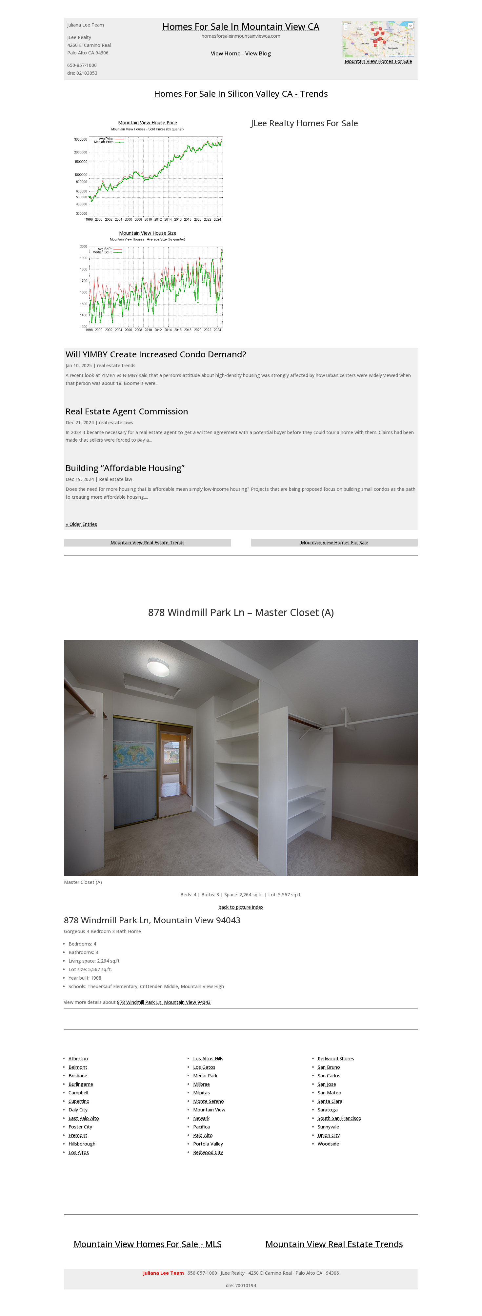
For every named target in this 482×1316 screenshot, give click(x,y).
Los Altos (79, 1152)
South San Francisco (339, 1118)
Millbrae (201, 1084)
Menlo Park (205, 1075)
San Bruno (329, 1067)
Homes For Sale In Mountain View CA (240, 26)
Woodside (328, 1144)
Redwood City (208, 1152)
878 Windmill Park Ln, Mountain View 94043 (164, 1002)
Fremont (78, 1135)
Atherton (78, 1058)
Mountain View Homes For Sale (378, 61)
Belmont (78, 1067)
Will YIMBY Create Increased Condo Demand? (156, 354)
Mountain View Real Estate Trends (147, 542)
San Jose (327, 1084)
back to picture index (241, 907)
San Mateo (329, 1092)
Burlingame (81, 1084)
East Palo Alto (84, 1118)
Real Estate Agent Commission (127, 411)
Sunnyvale (328, 1127)
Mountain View (209, 1110)
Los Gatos (204, 1067)
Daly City (78, 1110)
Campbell (78, 1092)
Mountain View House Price (147, 122)
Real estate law (115, 479)
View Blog (258, 53)
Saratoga (328, 1110)
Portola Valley (208, 1144)
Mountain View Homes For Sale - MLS (148, 1244)
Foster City (80, 1127)
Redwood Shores (336, 1058)
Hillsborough (82, 1144)
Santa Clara (330, 1101)
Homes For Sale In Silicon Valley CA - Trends (241, 93)
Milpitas (201, 1092)
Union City (329, 1135)
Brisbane (78, 1075)
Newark (201, 1118)
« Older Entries (81, 524)
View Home (226, 53)
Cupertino (79, 1101)
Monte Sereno (208, 1101)
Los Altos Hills (208, 1058)
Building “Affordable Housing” (125, 468)
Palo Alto (203, 1135)
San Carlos (329, 1075)
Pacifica (201, 1127)
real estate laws (116, 422)
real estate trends (116, 365)
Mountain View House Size (147, 233)
